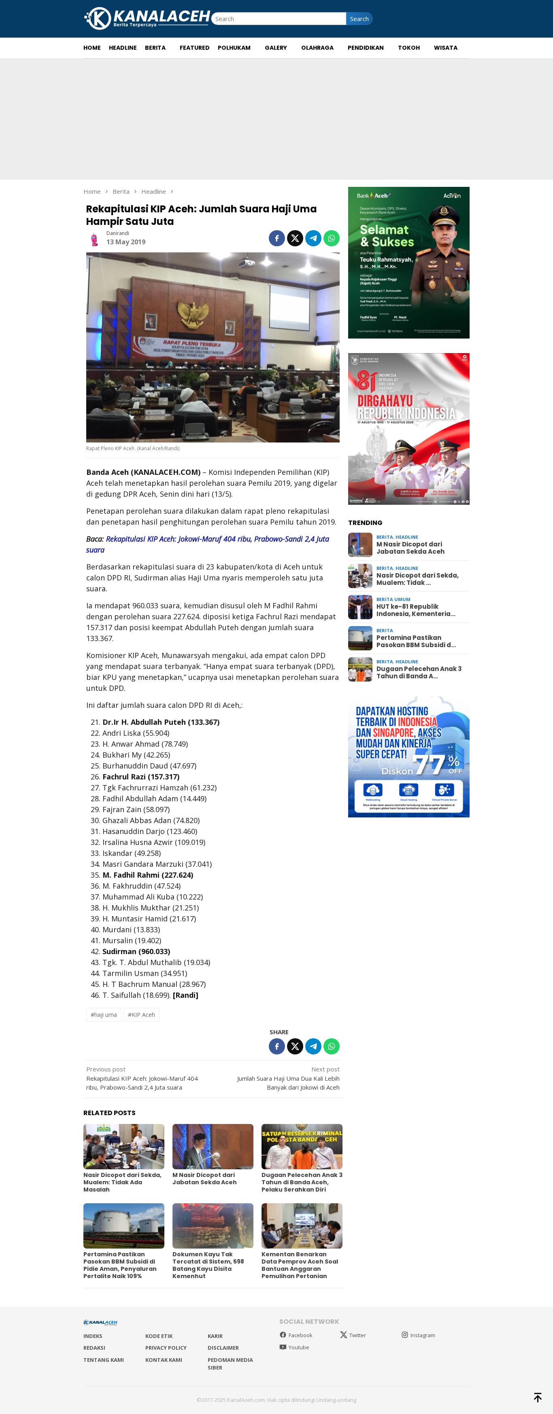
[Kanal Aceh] (147, 18)
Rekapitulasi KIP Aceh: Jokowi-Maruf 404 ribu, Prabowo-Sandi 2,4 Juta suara (142, 1078)
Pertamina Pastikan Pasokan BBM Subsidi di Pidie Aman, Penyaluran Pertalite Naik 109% (120, 1265)
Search (359, 19)
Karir (215, 1336)
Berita (384, 537)
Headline (407, 537)
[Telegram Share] (313, 238)
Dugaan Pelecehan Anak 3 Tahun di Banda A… (419, 672)
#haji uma (104, 1014)
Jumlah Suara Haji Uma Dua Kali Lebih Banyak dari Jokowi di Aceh (288, 1078)
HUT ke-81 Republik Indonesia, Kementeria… (415, 610)
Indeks (92, 1336)
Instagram (422, 1335)
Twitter (357, 1335)
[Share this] (277, 238)
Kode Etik (158, 1336)
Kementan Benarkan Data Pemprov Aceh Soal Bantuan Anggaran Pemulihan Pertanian (300, 1265)
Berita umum (393, 599)
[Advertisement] (276, 119)
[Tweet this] (295, 238)
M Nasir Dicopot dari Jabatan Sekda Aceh (204, 1178)
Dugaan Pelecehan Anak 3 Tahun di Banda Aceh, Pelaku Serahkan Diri (302, 1182)
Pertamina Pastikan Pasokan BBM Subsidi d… (416, 641)
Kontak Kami (163, 1359)
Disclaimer (223, 1347)
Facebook (301, 1335)
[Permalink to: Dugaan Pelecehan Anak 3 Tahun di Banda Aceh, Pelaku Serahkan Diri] (302, 1146)
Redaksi (94, 1347)
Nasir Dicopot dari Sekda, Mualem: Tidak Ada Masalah (122, 1182)
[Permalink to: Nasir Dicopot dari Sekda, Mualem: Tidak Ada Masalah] (123, 1146)
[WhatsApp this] (331, 238)
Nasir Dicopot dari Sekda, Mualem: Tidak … (417, 579)
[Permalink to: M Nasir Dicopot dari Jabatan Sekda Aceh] (212, 1146)
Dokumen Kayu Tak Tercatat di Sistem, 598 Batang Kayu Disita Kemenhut (208, 1265)
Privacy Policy (166, 1347)
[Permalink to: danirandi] (94, 237)
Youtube (299, 1347)
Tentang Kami (103, 1359)
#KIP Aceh (141, 1014)
